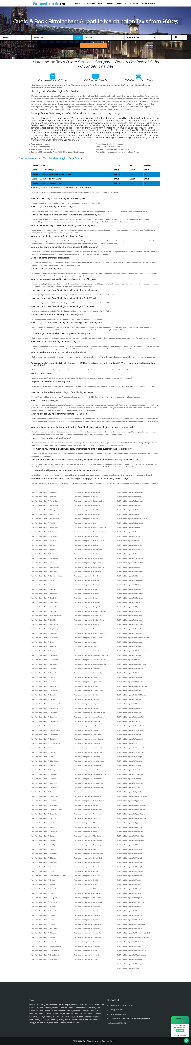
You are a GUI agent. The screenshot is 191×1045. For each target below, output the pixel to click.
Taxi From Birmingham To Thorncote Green (132, 748)
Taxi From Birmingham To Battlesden (44, 536)
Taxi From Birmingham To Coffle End (44, 774)
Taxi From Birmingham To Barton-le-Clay (45, 532)
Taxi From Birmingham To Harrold (86, 510)
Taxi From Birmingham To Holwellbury (87, 593)
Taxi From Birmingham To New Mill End (88, 858)
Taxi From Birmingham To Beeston (43, 554)
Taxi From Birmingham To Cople (43, 792)
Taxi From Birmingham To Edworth (44, 858)
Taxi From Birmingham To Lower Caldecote (89, 761)
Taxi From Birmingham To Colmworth (44, 783)
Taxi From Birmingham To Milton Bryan (87, 836)
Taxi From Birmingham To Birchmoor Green (47, 576)
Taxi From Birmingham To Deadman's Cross (47, 809)
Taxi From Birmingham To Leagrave (86, 704)
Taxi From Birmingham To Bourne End (45, 607)
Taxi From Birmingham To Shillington (130, 593)
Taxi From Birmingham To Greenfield (87, 492)
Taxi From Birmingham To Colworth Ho (45, 787)
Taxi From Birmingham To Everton (43, 884)
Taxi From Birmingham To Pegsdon (86, 920)
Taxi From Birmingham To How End (86, 624)
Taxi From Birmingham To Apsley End (45, 505)
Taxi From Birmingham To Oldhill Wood (88, 902)
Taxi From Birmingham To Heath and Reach (89, 541)
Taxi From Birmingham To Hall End (86, 496)
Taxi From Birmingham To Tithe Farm (130, 770)
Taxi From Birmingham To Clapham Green (46, 743)
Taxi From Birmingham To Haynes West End (89, 532)
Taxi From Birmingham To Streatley (129, 708)
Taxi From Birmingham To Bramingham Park (47, 615)
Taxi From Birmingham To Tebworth (129, 734)
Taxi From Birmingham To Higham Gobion (88, 558)
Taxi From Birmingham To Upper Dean (130, 801)
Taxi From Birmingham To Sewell (128, 567)
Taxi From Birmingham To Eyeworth (44, 889)
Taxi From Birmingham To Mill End (86, 823)
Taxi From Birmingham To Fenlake (43, 915)
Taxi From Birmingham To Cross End (44, 805)
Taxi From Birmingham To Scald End (129, 554)
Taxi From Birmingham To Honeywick (87, 607)
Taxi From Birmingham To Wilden (128, 884)
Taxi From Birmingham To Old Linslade (87, 893)
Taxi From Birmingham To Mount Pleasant (88, 853)
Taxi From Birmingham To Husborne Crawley (89, 633)
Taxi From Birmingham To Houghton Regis (89, 620)
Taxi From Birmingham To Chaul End (44, 712)
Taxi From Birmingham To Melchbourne (88, 809)
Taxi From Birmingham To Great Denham (46, 955)
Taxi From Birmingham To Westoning (130, 862)
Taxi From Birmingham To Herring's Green (88, 549)
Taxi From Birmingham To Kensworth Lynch (89, 673)
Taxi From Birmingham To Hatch (85, 523)
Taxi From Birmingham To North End (87, 876)
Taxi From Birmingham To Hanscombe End (89, 501)
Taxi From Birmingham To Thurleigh (129, 757)
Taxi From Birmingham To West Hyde (129, 858)
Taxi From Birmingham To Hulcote (86, 629)
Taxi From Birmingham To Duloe (43, 827)
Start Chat (180, 1030)
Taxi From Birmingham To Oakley (85, 884)
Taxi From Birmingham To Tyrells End (130, 792)
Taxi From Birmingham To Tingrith (129, 765)
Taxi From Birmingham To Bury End (44, 646)
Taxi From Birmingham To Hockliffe (86, 580)
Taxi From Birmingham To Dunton (43, 836)
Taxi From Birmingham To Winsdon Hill (130, 902)
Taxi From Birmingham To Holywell (86, 598)
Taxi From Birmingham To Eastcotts (44, 849)
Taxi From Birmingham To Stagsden (129, 642)
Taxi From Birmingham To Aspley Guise (45, 514)
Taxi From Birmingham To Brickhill (44, 620)
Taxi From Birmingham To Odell (85, 889)
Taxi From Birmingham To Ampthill (44, 496)
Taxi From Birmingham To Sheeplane (129, 580)
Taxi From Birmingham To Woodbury (129, 920)
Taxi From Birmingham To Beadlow (44, 541)
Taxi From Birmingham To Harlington (87, 505)
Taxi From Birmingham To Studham (129, 712)
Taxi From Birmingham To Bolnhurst (44, 593)
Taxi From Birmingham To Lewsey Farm (88, 717)
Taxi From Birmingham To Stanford (129, 655)
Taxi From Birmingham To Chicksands (45, 726)
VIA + (78, 37)
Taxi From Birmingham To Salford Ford (130, 536)
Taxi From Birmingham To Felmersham (45, 911)
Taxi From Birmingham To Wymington (130, 964)
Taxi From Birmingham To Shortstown (130, 598)
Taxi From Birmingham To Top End (129, 779)
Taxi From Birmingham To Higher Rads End (89, 567)
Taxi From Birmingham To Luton (85, 792)
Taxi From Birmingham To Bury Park (44, 651)
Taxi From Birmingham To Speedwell (129, 633)
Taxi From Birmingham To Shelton (129, 589)
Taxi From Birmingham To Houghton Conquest (90, 611)
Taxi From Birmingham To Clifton (43, 757)
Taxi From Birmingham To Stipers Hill (130, 682)
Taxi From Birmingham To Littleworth (87, 757)
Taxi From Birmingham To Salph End (129, 545)
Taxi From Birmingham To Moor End (86, 849)
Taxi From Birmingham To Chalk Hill (44, 695)
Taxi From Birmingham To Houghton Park (88, 615)
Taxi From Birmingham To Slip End (129, 607)
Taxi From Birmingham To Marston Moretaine (89, 801)
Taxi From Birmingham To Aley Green (44, 492)
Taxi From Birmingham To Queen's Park (130, 492)
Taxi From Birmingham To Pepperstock (87, 924)
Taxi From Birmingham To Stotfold (129, 699)
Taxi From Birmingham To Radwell (129, 496)
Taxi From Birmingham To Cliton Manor (45, 761)
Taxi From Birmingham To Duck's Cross (45, 823)
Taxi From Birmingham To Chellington (45, 721)
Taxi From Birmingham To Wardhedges (130, 840)
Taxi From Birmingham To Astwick (43, 523)
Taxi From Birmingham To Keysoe (86, 686)
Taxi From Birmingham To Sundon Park (130, 717)
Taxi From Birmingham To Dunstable (44, 831)
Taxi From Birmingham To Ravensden (130, 501)
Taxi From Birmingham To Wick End (129, 876)
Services (101, 3)
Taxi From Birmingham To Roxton (128, 527)
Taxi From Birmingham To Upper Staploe (131, 814)
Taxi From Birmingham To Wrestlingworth (131, 955)
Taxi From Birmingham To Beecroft (43, 549)
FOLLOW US (133, 3)
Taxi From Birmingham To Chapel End (45, 708)
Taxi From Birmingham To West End (129, 853)
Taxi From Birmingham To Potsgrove (87, 946)
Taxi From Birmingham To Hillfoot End (87, 571)
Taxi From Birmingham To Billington (44, 571)
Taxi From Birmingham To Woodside (129, 928)
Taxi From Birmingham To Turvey (128, 787)
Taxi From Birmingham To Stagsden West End (133, 638)
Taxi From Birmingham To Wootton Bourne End (133, 933)
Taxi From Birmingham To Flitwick (43, 924)
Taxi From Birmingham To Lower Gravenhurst (90, 774)
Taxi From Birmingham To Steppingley (130, 668)
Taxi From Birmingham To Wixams (129, 906)
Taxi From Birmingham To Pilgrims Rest (88, 933)
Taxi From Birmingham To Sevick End (130, 563)
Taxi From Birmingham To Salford (128, 541)
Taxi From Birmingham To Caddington (45, 660)
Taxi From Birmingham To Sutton (128, 721)
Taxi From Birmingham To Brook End (44, 638)
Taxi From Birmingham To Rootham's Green (132, 519)
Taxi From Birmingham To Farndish (44, 906)
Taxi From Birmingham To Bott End (44, 598)
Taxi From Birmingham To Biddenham (45, 558)
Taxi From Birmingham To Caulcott (43, 682)
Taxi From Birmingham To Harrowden (87, 514)
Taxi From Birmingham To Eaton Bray (44, 853)
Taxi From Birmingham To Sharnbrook (130, 571)
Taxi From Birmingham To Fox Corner (44, 928)
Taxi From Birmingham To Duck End (44, 818)
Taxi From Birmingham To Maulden (86, 805)
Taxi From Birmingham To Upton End (130, 827)
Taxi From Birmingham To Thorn (128, 743)
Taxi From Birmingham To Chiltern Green (46, 730)
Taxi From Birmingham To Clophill (43, 765)
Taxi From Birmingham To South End (130, 624)
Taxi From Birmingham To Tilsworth (129, 761)
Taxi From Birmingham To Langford (86, 699)
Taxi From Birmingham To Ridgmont (129, 510)
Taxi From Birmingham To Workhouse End (131, 950)
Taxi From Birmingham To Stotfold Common (132, 695)
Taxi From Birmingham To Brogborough (45, 629)
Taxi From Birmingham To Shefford (129, 585)
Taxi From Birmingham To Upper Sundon (131, 823)
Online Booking (89, 3)
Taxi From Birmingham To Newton (86, 871)
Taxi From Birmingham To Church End (45, 734)
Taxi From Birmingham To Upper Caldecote (132, 796)
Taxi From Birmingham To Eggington (44, 862)
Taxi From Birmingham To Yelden (128, 968)
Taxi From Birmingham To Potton (85, 950)
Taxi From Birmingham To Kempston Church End (91, 655)
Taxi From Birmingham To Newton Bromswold (90, 867)
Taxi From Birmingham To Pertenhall (87, 928)
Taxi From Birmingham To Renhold (129, 505)
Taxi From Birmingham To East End (44, 840)
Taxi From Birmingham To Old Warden (87, 898)
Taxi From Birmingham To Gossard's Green (46, 946)
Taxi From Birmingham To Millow (85, 831)
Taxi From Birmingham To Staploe (128, 660)
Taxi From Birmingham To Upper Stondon (131, 818)
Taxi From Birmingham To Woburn (129, 911)
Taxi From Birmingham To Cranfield (44, 801)
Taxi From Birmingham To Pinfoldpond (87, 937)
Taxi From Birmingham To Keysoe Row (87, 682)
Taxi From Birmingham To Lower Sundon (88, 787)
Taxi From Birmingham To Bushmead (44, 655)
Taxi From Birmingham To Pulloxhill (86, 955)
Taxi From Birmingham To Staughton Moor (131, 664)
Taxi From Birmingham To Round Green (130, 523)
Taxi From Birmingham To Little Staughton (89, 748)
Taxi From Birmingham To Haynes (86, 536)
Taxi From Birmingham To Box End (44, 611)
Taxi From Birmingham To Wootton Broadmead (133, 937)
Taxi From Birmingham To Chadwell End (45, 686)
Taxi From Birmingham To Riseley (128, 514)
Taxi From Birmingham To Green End (44, 959)
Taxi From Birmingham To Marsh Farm (87, 796)
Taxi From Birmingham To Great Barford (45, 950)
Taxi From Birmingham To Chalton (43, 699)
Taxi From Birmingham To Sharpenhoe (130, 576)
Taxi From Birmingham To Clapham (44, 748)
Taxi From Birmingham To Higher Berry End (89, 563)
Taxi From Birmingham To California (44, 664)
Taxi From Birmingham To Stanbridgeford (131, 651)
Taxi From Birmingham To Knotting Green (88, 690)
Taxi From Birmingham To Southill (129, 629)
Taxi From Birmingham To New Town (87, 862)
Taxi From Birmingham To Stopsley (129, 690)
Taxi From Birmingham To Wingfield (129, 898)
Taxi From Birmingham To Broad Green (45, 624)
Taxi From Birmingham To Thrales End (130, 752)
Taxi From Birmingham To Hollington (87, 585)
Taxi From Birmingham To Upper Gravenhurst (132, 805)
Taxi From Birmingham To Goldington (45, 942)
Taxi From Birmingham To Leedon (86, 708)
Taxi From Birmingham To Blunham (44, 589)
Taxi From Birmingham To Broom (43, 642)
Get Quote (93, 45)
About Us (110, 3)
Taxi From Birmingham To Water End (129, 845)
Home (77, 3)
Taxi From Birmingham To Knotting (86, 695)
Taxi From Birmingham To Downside (44, 814)
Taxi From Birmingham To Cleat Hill (44, 752)
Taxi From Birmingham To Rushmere (129, 532)
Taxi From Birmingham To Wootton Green (131, 942)
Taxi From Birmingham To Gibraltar (44, 933)
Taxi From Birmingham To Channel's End (46, 704)
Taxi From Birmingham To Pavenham (87, 915)
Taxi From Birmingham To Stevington (130, 673)
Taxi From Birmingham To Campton (44, 668)
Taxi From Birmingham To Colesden (44, 779)
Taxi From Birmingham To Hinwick (86, 576)
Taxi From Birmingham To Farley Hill (44, 898)
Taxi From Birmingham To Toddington (130, 774)
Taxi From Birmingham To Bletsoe (43, 585)
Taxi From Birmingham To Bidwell (43, 563)
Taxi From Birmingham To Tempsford (130, 739)
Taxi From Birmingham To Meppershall (87, 814)
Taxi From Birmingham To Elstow (43, 871)
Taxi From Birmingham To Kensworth (87, 677)
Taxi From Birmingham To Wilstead (129, 893)
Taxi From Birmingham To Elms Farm (44, 867)
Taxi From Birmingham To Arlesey (43, 510)
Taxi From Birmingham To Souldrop (129, 620)
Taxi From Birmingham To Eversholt (44, 880)
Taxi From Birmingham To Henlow (86, 545)
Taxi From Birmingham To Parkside (86, 911)
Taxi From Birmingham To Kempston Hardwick (90, 660)
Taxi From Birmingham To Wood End (129, 915)
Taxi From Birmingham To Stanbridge (130, 646)
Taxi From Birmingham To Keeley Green (88, 651)
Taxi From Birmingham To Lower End (87, 770)
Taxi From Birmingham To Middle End (87, 818)
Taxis (48, 3)
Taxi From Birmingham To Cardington (44, 673)
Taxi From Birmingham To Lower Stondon (88, 783)
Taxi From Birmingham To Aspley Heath (45, 519)
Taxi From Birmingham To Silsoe (128, 602)
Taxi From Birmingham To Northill (86, 880)
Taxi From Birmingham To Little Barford (88, 734)
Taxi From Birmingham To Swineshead (130, 726)
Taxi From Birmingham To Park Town (87, 906)
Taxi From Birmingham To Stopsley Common (132, 686)
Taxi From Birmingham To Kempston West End (90, 664)
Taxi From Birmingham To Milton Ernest (88, 840)
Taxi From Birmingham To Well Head (129, 849)
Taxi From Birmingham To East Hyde (44, 845)
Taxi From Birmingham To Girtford (43, 937)
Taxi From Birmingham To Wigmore (129, 880)
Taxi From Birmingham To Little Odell (87, 743)
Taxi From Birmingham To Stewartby (129, 677)
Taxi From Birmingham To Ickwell (85, 642)
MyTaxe (115, 1041)
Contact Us (121, 3)
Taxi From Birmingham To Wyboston (129, 959)
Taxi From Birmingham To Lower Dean (87, 765)
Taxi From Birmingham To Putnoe (85, 959)
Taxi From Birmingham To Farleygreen (45, 902)
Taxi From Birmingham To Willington (129, 889)
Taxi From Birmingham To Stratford (129, 704)
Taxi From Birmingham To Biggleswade (45, 567)
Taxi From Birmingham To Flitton (43, 920)
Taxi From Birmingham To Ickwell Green (88, 638)
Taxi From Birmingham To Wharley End (130, 867)
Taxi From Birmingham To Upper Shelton (131, 809)
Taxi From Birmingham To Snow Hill (129, 611)
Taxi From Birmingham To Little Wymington (89, 752)
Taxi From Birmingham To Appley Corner (46, 501)
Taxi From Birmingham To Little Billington (88, 739)
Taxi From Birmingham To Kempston (87, 668)
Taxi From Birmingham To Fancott (43, 893)
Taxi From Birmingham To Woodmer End (131, 924)
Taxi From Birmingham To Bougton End (45, 602)
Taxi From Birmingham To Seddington (130, 558)
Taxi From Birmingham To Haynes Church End (90, 527)
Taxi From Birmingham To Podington (87, 942)
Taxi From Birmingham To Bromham (44, 633)
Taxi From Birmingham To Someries (129, 615)
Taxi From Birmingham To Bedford (43, 545)
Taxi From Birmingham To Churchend (44, 739)
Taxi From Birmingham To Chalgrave (44, 690)
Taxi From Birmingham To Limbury (86, 726)
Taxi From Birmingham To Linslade (86, 730)
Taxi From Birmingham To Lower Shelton (88, 779)
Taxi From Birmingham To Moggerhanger (88, 845)
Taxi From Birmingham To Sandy (128, 549)
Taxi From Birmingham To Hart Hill (86, 519)
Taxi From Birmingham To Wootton (129, 946)
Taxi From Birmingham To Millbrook (86, 827)
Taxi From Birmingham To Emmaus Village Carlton (49, 876)
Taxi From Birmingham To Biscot (43, 580)
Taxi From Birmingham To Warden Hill (130, 831)
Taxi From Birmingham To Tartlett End (130, 730)
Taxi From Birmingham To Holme (85, 589)
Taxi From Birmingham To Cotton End (45, 796)
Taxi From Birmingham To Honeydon (87, 602)
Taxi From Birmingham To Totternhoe (130, 783)
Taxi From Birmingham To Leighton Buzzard (89, 712)
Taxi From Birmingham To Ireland (85, 646)
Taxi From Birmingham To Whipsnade (130, 871)
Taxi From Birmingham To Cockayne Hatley (46, 770)
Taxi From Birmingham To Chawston (44, 717)
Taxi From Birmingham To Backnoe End (45, 527)
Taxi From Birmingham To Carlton (43, 677)
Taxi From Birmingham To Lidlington (87, 721)
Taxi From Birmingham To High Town (87, 554)
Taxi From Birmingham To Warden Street (131, 836)
